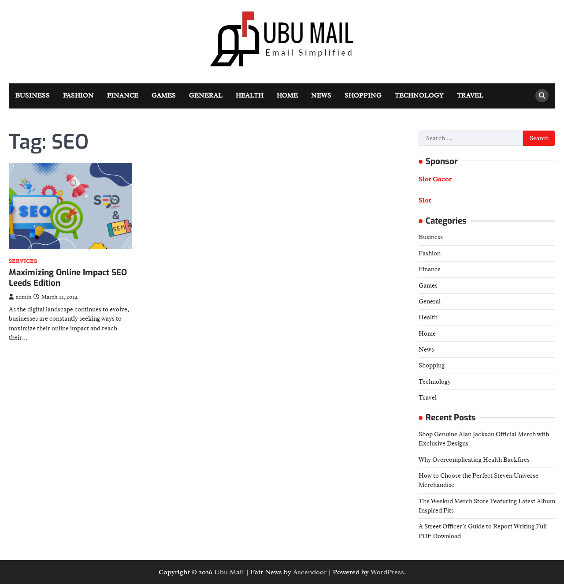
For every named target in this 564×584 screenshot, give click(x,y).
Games (164, 95)
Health (249, 95)
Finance (122, 95)
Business (32, 95)
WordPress (387, 572)
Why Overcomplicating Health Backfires (474, 460)
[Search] (542, 95)
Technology (419, 95)
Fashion (78, 95)
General (206, 95)
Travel (470, 95)
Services (23, 261)
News (321, 95)
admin (23, 296)
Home (287, 95)
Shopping (363, 95)
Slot (425, 200)
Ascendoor (310, 572)
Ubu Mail (229, 572)
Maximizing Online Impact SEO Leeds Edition (68, 278)
